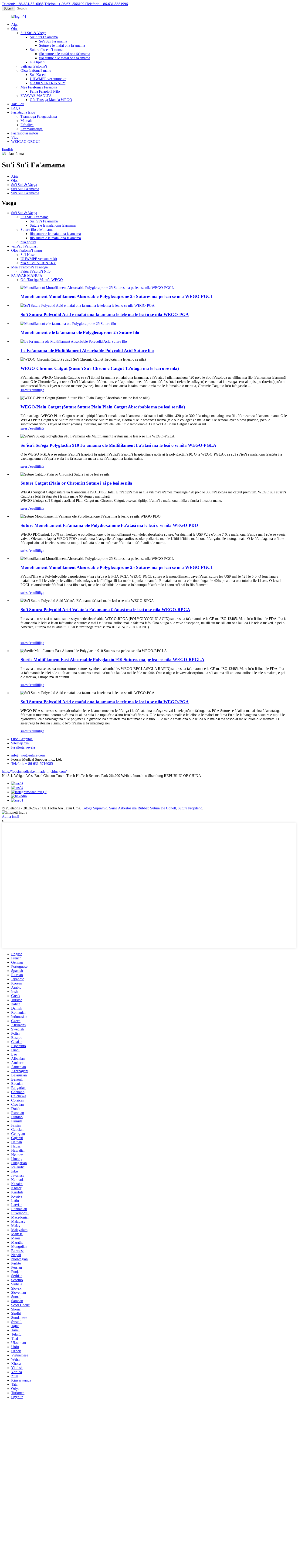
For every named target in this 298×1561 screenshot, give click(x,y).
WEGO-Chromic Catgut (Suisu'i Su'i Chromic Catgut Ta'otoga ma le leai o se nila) (99, 368)
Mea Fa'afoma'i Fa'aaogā (38, 87)
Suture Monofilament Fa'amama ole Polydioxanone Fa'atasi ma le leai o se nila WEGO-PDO (109, 525)
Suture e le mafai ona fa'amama (62, 45)
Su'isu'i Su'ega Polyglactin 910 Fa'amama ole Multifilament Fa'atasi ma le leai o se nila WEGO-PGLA (118, 445)
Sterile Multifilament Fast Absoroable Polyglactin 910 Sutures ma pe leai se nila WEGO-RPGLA (112, 659)
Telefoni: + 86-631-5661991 (65, 4)
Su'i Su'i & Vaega (33, 33)
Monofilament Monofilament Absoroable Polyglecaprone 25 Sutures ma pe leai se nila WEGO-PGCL (116, 296)
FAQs (15, 108)
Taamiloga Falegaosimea (38, 116)
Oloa (14, 29)
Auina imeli (10, 816)
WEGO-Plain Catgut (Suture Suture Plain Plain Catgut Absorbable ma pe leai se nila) (102, 406)
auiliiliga (38, 390)
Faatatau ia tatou (23, 112)
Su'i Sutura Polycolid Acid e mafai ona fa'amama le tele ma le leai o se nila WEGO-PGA (104, 314)
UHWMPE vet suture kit (48, 79)
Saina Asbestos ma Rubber (128, 808)
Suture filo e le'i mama (46, 50)
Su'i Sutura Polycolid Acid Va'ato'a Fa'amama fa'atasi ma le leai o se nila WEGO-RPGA (105, 609)
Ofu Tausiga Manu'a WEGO (51, 100)
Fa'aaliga (27, 125)
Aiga (14, 24)
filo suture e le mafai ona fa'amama (64, 54)
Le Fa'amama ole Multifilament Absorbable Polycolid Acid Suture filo (87, 350)
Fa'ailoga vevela (23, 747)
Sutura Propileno (190, 808)
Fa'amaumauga (31, 129)
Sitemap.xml (20, 743)
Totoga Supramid (94, 808)
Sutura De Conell (163, 808)
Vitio (14, 137)
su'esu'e (26, 390)
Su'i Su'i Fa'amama (44, 37)
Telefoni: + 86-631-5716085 (23, 4)
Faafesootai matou (24, 133)
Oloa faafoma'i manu (35, 70)
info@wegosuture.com (28, 755)
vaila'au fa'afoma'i (33, 66)
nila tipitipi (37, 62)
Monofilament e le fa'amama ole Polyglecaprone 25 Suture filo (79, 332)
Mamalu (26, 121)
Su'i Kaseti (38, 75)
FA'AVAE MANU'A (36, 96)
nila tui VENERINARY (47, 83)
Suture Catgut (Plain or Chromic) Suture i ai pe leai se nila (76, 483)
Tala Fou (17, 104)
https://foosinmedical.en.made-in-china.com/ (34, 771)
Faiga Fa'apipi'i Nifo (45, 91)
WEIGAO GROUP (26, 141)
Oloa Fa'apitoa (22, 739)
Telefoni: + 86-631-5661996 (107, 4)
